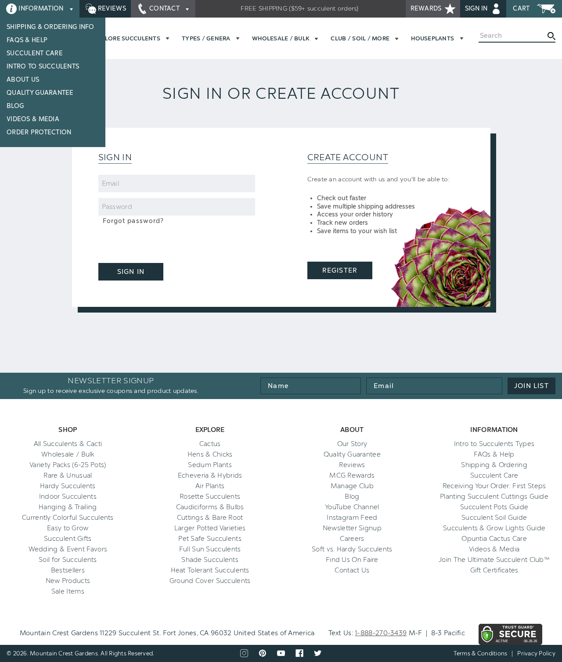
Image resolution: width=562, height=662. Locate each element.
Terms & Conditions (481, 653)
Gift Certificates (494, 570)
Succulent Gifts (68, 539)
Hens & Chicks (210, 454)
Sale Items (67, 591)
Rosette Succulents (210, 496)
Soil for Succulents (68, 560)
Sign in (477, 8)
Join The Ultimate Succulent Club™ (494, 560)
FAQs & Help (27, 40)
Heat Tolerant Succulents (210, 570)
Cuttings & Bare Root (210, 518)
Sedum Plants (210, 465)
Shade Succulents (209, 560)
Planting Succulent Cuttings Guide (494, 496)
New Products (68, 581)
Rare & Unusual (67, 475)
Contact (165, 8)
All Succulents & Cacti (68, 444)
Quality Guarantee (40, 93)
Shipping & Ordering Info (50, 27)
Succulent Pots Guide (494, 507)
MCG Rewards (352, 475)
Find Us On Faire (352, 560)
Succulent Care (35, 53)
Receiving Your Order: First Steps (494, 486)
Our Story (352, 444)
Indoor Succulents (68, 496)
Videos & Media (33, 119)
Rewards (427, 8)
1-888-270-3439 (381, 633)
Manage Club (352, 486)
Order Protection (39, 132)
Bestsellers (68, 570)
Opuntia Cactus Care (494, 539)
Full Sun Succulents (210, 549)
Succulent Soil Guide (494, 518)
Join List (531, 386)
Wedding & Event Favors (68, 549)
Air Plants (209, 486)
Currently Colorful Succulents (68, 518)
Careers (352, 539)
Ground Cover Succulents (210, 581)
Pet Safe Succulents (209, 539)
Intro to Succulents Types (494, 444)
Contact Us (352, 570)
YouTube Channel (352, 507)
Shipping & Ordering (494, 465)
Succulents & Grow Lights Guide (494, 528)
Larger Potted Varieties (210, 528)
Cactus (210, 444)
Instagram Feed (352, 518)
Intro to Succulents (43, 66)
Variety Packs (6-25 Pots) (67, 465)
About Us (23, 79)
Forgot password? (133, 221)
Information (41, 8)
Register (339, 270)
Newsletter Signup (352, 528)
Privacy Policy (536, 653)
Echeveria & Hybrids (210, 475)
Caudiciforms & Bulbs (210, 507)
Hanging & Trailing (68, 507)
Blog (15, 106)
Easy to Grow (68, 528)
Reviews (111, 8)
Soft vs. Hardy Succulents (352, 549)
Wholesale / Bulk (67, 454)
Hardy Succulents (68, 486)
